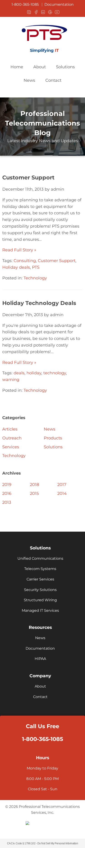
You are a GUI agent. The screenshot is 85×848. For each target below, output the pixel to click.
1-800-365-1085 (25, 4)
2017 (61, 484)
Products (53, 438)
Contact (53, 80)
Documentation (59, 4)
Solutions (65, 66)
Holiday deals (16, 267)
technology (54, 372)
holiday (34, 372)
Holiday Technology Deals (39, 303)
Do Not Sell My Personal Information (57, 843)
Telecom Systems (40, 569)
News (29, 80)
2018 (34, 484)
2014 (62, 493)
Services (10, 446)
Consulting (25, 260)
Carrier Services (40, 579)
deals (19, 372)
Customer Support (28, 177)
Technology (35, 278)
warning (10, 379)
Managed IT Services (40, 610)
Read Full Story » (19, 249)
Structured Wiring (40, 600)
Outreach (12, 438)
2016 (6, 493)
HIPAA (40, 658)
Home (16, 66)
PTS (35, 267)
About (39, 66)
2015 (34, 493)
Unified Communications (40, 558)
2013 (6, 502)
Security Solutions (40, 590)
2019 (6, 484)
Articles (9, 429)
